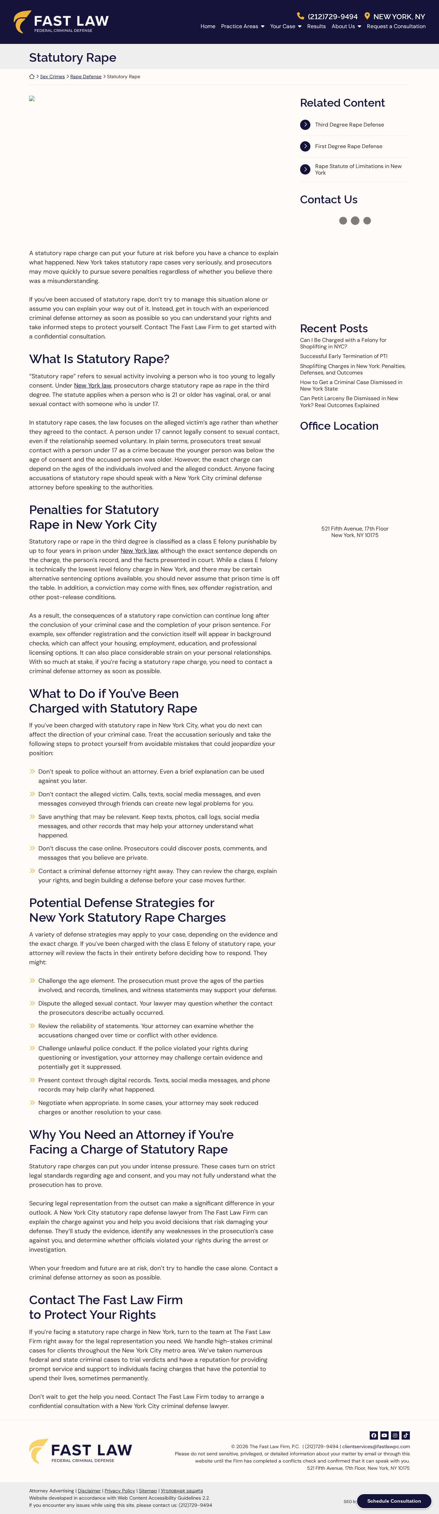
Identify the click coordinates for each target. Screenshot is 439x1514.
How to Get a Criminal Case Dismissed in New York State (351, 385)
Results (316, 26)
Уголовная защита (182, 1491)
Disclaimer (89, 1491)
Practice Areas (239, 26)
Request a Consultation (396, 26)
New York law (92, 385)
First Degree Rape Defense (348, 146)
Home (208, 26)
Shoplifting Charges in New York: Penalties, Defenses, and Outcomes (353, 369)
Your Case (282, 26)
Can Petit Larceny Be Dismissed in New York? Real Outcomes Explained (349, 401)
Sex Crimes (52, 76)
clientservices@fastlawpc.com (376, 1446)
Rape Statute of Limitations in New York (358, 169)
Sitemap (148, 1491)
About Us (343, 26)
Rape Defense (86, 76)
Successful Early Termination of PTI (344, 356)
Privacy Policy (120, 1491)
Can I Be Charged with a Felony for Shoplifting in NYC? (343, 343)
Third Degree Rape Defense (349, 124)
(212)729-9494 (333, 16)
